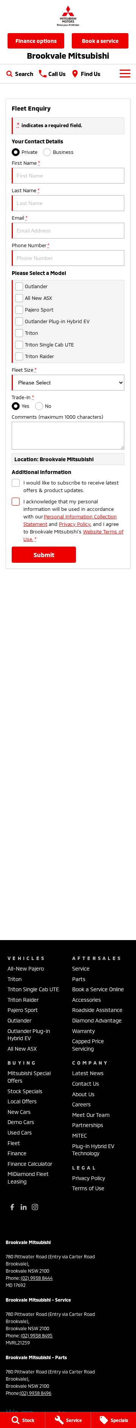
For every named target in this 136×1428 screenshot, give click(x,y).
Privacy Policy (74, 524)
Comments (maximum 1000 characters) (57, 417)
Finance (17, 1153)
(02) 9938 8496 (35, 1393)
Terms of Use (88, 1188)
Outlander (19, 1020)
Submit (44, 554)
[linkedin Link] (23, 1207)
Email (19, 218)
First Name (26, 163)
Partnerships (87, 1125)
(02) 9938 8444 (37, 1278)
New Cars (19, 1112)
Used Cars (20, 1132)
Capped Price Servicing (88, 1045)
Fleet (14, 1143)
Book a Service (100, 41)
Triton (15, 979)
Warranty (83, 1031)
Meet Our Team (91, 1115)
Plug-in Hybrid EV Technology (93, 1150)
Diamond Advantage (97, 1020)
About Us (83, 1094)
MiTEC (79, 1135)
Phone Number (30, 245)
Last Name (25, 190)
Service (81, 968)
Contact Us (85, 1083)
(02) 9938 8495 (37, 1335)
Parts (78, 979)
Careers (81, 1104)
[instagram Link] (35, 1207)
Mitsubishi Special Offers (29, 1077)
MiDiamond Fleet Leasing (28, 1178)
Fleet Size (24, 370)
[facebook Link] (12, 1207)
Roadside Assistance (97, 1010)
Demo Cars (21, 1122)
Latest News (88, 1073)
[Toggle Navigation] (125, 73)
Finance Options (36, 41)
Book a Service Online (98, 989)
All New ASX (22, 1048)
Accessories (86, 1000)
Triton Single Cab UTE (33, 989)
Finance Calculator (30, 1164)
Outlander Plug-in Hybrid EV (29, 1035)
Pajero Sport (23, 1010)
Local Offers (22, 1101)
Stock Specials (25, 1091)
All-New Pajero (26, 968)
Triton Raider (23, 1000)
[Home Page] (68, 15)
